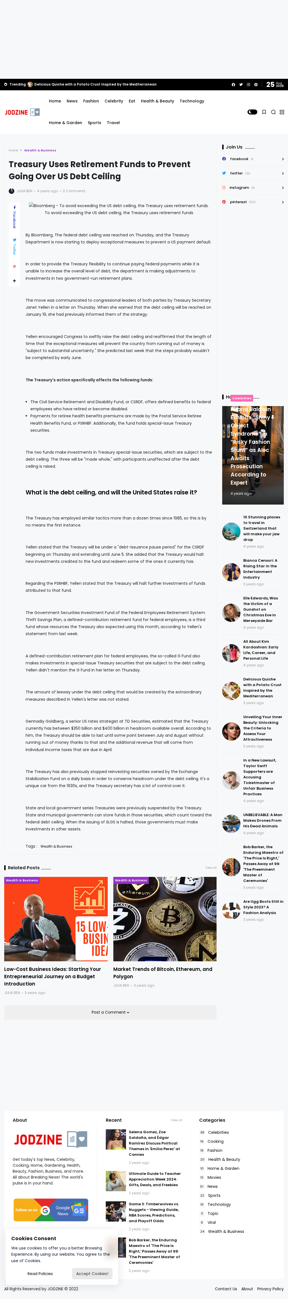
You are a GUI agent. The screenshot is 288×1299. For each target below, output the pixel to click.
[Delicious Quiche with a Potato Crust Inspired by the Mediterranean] (30, 84)
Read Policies (40, 1273)
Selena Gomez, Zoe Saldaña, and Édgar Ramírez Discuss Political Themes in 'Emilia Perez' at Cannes (154, 1143)
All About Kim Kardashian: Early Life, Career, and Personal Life (260, 650)
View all (211, 868)
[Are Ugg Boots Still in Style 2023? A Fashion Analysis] (231, 910)
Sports (94, 123)
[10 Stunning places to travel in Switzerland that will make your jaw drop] (231, 532)
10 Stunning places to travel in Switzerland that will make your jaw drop (261, 528)
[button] (252, 112)
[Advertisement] (144, 39)
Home (55, 101)
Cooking (212, 1141)
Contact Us (226, 1289)
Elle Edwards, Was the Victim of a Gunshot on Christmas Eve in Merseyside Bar (260, 609)
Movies (210, 1177)
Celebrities (241, 398)
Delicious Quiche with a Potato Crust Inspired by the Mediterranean (95, 84)
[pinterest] (256, 84)
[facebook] (233, 84)
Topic (210, 1213)
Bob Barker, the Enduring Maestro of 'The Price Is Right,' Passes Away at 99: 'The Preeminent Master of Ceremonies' (263, 863)
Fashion (91, 101)
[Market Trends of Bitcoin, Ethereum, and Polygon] (165, 919)
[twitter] (241, 84)
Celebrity (114, 101)
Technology (192, 101)
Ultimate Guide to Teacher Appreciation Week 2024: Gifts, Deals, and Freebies (155, 1179)
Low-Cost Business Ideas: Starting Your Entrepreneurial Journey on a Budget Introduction (52, 976)
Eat (132, 101)
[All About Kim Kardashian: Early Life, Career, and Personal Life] (231, 653)
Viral (208, 1222)
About (247, 1289)
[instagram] (248, 84)
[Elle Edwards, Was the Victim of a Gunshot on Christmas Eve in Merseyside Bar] (231, 613)
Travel (113, 123)
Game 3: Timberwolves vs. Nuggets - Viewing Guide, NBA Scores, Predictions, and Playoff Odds (154, 1212)
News (72, 101)
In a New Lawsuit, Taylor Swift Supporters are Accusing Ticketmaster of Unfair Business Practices (259, 777)
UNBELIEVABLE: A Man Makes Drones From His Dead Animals (262, 820)
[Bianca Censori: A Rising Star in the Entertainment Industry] (231, 572)
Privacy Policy (270, 1289)
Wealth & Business (40, 150)
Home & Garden (65, 123)
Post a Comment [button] (109, 1012)
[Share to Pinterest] (14, 266)
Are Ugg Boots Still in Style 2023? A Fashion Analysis (263, 907)
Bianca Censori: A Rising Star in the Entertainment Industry (260, 569)
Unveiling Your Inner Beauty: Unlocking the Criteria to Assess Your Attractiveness (262, 728)
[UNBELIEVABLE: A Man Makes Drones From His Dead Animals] (231, 824)
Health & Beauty (157, 101)
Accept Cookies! (92, 1273)
